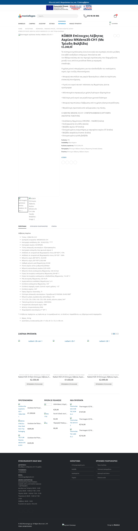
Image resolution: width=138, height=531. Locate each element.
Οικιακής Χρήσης (97, 149)
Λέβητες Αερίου (84, 152)
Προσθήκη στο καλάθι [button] (34, 384)
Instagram (31, 510)
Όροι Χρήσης (102, 465)
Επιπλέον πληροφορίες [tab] (39, 226)
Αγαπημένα (75, 473)
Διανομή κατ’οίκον (104, 473)
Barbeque (21, 24)
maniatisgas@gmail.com (26, 477)
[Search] (75, 16)
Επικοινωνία (102, 478)
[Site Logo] (26, 16)
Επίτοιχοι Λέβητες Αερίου (77, 149)
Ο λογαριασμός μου (78, 465)
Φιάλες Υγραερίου (75, 24)
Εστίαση (51, 24)
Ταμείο (74, 478)
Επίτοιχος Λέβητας (73, 152)
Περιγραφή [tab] (22, 226)
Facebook (63, 162)
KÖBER (63, 157)
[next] (118, 35)
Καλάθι (74, 469)
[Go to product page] (34, 356)
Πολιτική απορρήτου (104, 469)
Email (75, 162)
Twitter (67, 162)
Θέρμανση (62, 24)
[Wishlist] (110, 15)
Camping (32, 24)
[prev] (114, 35)
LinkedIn (71, 162)
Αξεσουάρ (42, 24)
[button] (112, 333)
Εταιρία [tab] (54, 226)
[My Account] (105, 15)
